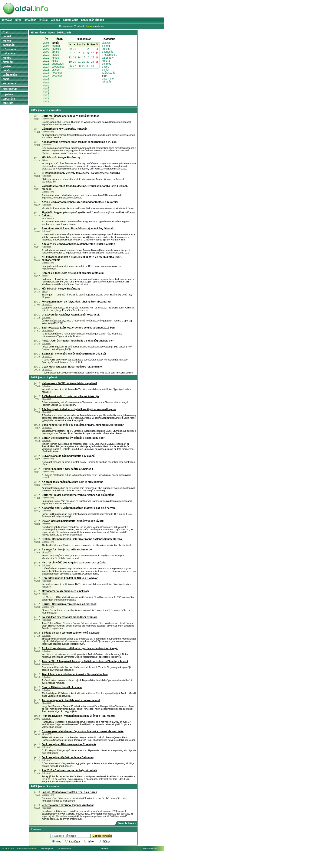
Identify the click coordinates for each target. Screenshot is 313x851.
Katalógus (30, 20)
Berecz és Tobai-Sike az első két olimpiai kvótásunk (73, 273)
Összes (106, 42)
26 (70, 66)
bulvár (105, 69)
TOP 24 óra (9, 98)
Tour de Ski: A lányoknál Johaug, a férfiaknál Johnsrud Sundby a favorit (85, 661)
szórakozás (108, 72)
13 (74, 57)
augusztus (58, 63)
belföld (106, 45)
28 (79, 66)
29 (70, 49)
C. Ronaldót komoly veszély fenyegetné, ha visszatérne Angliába (81, 173)
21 (79, 61)
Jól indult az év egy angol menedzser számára (70, 617)
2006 (46, 42)
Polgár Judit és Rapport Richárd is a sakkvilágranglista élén (78, 340)
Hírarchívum (10, 88)
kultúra (106, 60)
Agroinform (47, 118)
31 (79, 49)
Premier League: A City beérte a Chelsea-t (67, 468)
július (55, 60)
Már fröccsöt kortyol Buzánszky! (61, 157)
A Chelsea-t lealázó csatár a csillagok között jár (70, 396)
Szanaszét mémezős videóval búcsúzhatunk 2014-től (74, 353)
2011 (46, 57)
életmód (106, 63)
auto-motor (108, 78)
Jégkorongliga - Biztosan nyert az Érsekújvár (69, 744)
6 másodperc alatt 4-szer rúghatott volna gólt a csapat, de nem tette (82, 731)
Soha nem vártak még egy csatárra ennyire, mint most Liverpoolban (83, 424)
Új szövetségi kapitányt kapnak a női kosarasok (71, 314)
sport (6, 79)
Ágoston (90, 26)
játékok (106, 841)
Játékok (43, 20)
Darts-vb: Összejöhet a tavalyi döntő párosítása (70, 115)
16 (87, 57)
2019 (46, 81)
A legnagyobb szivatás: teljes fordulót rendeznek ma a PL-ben (79, 141)
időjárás (106, 81)
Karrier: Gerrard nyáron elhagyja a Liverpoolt (69, 604)
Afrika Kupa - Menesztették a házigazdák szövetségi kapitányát (80, 648)
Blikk (44, 160)
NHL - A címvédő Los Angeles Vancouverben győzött (74, 562)
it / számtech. (109, 54)
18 (97, 57)
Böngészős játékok (92, 20)
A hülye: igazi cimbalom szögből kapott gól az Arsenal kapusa (79, 409)
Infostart (46, 231)
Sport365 (47, 144)
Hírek (18, 20)
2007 (46, 45)
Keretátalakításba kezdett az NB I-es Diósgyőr (70, 578)
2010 (46, 54)
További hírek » (127, 823)
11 (97, 53)
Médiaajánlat (47, 848)
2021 (46, 87)
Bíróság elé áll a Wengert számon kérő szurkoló (70, 632)
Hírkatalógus (70, 20)
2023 (46, 93)
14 (79, 57)
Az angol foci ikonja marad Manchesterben (67, 549)
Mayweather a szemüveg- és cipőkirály (65, 591)
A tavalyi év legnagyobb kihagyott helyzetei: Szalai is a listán (78, 244)
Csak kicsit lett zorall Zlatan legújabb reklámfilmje (72, 366)
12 (70, 57)
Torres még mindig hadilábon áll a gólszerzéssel (71, 700)
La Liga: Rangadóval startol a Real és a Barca (69, 792)
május (55, 54)
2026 (46, 102)
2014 (46, 66)
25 (97, 61)
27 (74, 66)
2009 (46, 51)
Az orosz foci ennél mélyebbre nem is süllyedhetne (72, 481)
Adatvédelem (64, 848)
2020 (46, 84)
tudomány (107, 57)
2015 (46, 69)
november (57, 72)
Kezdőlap (6, 20)
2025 (46, 99)
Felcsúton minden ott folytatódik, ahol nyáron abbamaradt (76, 301)
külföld (106, 48)
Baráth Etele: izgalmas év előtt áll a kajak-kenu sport (73, 437)
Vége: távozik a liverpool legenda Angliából (67, 805)
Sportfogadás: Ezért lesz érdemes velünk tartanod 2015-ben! (78, 327)
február (56, 45)
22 (83, 61)
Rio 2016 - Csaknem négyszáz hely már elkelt (69, 770)
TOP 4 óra (8, 94)
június (55, 57)
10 (92, 53)
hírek (91, 841)
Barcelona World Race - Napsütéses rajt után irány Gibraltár (78, 228)
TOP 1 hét (8, 102)
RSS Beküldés (150, 848)
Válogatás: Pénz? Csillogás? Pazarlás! (65, 128)
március (56, 48)
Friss (5, 32)
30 (74, 49)
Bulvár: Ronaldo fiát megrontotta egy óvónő (68, 455)
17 (92, 57)
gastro (105, 66)
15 (83, 57)
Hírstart (104, 848)
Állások (55, 20)
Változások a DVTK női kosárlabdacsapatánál (69, 383)
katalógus (74, 841)
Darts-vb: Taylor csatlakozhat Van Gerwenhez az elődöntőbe (78, 495)
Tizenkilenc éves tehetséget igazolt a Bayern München (75, 674)
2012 (46, 60)
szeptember (58, 66)
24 (92, 61)
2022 (46, 90)
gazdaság (107, 51)
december (57, 75)
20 (74, 61)
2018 (46, 78)
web (58, 841)
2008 (46, 48)
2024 (46, 96)
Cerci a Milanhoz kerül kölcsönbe (62, 687)
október (56, 69)
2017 (46, 75)
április (55, 51)
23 (87, 61)
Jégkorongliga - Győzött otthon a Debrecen (67, 757)
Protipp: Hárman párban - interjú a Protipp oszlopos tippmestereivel (82, 539)
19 (70, 61)
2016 (46, 72)
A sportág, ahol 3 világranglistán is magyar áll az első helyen (78, 508)
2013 (46, 63)
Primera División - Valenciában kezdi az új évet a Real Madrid (78, 715)
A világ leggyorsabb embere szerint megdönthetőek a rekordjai (80, 202)
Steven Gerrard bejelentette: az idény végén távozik (73, 521)
